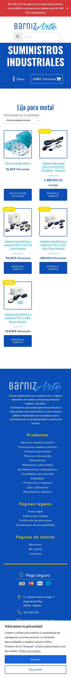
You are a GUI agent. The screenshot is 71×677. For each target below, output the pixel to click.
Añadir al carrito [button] (53, 194)
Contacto (35, 553)
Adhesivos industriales (37, 464)
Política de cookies (30, 650)
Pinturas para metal (37, 451)
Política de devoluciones (35, 520)
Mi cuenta (35, 549)
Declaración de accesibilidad (35, 524)
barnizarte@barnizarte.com (39, 620)
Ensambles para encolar (38, 473)
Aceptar (35, 659)
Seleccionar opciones (17, 194)
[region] (35, 649)
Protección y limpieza (37, 482)
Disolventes (38, 460)
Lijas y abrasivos (38, 487)
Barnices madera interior (37, 442)
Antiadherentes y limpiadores (38, 469)
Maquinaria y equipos (37, 491)
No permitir (35, 669)
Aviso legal (35, 511)
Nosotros (35, 544)
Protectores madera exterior (37, 447)
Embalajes (37, 478)
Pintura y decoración (38, 455)
